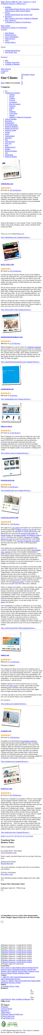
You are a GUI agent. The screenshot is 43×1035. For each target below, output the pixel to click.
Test (6, 153)
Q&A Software (12, 971)
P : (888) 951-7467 (7, 977)
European (27, 537)
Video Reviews (10, 11)
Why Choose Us (6, 967)
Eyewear (12, 100)
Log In (34, 2)
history (3, 602)
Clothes (11, 108)
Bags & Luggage (14, 104)
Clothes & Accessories (12, 93)
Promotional (9, 155)
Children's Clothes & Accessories (20, 117)
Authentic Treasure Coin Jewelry (26, 529)
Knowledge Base (25, 981)
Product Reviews (20, 9)
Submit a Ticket (14, 981)
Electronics (8, 121)
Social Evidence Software (26, 971)
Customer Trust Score (16, 18)
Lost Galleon (15, 528)
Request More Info (7, 863)
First (2, 836)
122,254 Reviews (15, 190)
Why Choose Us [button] (10, 20)
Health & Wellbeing (11, 126)
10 (19, 836)
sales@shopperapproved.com (10, 979)
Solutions (4, 29)
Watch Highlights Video (9, 853)
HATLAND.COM (7, 264)
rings (2, 552)
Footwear (12, 106)
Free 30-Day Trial (26, 15)
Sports (7, 134)
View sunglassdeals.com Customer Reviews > (16, 399)
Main (2, 83)
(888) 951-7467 (16, 2)
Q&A (17, 11)
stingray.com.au (6, 426)
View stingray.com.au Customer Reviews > (15, 453)
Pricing (3, 47)
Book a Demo (5, 26)
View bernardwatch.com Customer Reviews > (16, 490)
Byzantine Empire (20, 535)
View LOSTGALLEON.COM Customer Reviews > (18, 628)
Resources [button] (8, 16)
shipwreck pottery (18, 582)
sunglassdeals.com (7, 389)
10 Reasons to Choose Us (13, 22)
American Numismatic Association (28, 541)
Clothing (12, 98)
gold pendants (35, 550)
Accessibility (5, 986)
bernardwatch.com (7, 480)
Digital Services (10, 147)
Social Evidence (25, 11)
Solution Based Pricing (12, 15)
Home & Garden (10, 130)
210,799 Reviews (15, 795)
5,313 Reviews (15, 662)
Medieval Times (34, 535)
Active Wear (13, 113)
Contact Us (26, 2)
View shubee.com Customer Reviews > (14, 704)
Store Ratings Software (19, 967)
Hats (10, 110)
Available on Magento (30, 18)
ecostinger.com (6, 731)
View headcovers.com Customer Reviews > (15, 832)
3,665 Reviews (15, 737)
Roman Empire (6, 535)
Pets (6, 140)
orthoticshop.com (7, 184)
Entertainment (9, 123)
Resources (4, 57)
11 (21, 836)
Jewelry (11, 96)
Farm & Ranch (10, 141)
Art (6, 91)
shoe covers (13, 685)
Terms (17, 986)
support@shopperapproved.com (24, 977)
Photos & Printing (11, 151)
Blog (6, 18)
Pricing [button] (7, 13)
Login (3, 73)
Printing (7, 149)
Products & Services (11, 128)
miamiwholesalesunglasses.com (12, 337)
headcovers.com (6, 789)
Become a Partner (15, 982)
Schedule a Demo (29, 74)
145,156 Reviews (15, 271)
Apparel (12, 115)
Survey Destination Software (16, 969)
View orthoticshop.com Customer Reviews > (15, 237)
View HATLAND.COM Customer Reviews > (16, 310)
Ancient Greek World (28, 533)
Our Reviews (26, 22)
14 (28, 836)
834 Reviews (14, 487)
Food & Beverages (11, 125)
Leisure (7, 132)
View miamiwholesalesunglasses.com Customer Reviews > (20, 362)
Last (31, 836)
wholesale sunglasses (34, 347)
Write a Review (6, 2)
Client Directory (6, 999)
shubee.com (5, 655)
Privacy (12, 986)
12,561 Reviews (15, 433)
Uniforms (12, 111)
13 (26, 836)
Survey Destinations (32, 9)
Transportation (10, 136)
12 (24, 836)
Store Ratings (9, 9)
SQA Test (8, 143)
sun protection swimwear (28, 741)
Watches (12, 95)
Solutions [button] (8, 7)
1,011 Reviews (14, 524)
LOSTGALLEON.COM (9, 518)
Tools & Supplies (10, 119)
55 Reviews (13, 395)
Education (8, 138)
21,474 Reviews (15, 343)
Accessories (13, 102)
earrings (7, 552)
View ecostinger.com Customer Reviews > (15, 761)
